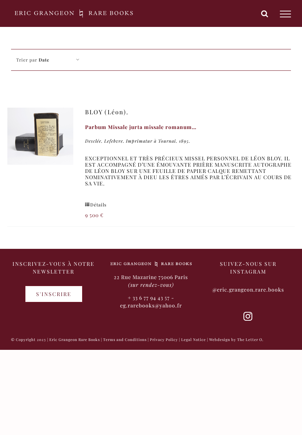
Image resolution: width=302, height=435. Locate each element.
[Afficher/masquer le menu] (285, 14)
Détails (98, 205)
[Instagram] (248, 316)
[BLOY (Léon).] (40, 136)
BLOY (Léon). (107, 112)
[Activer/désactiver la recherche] (264, 13)
